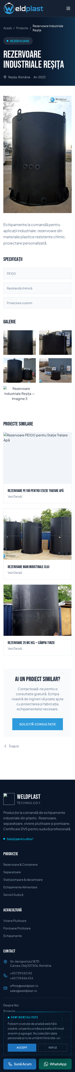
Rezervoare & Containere (20, 864)
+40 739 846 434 (21, 978)
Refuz (53, 1047)
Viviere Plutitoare (14, 920)
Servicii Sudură (13, 894)
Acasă (7, 28)
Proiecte (22, 28)
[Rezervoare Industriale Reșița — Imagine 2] (55, 342)
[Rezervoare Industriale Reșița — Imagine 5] (19, 398)
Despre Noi (11, 1005)
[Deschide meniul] (68, 8)
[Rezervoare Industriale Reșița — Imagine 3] (19, 370)
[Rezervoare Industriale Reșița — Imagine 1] (37, 154)
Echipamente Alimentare (20, 887)
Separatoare (12, 872)
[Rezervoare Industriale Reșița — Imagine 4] (55, 370)
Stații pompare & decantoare (23, 879)
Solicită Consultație (37, 724)
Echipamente (12, 936)
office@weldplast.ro (24, 985)
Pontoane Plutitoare (17, 928)
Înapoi (14, 746)
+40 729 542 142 (21, 973)
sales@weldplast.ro (23, 991)
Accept (22, 1047)
